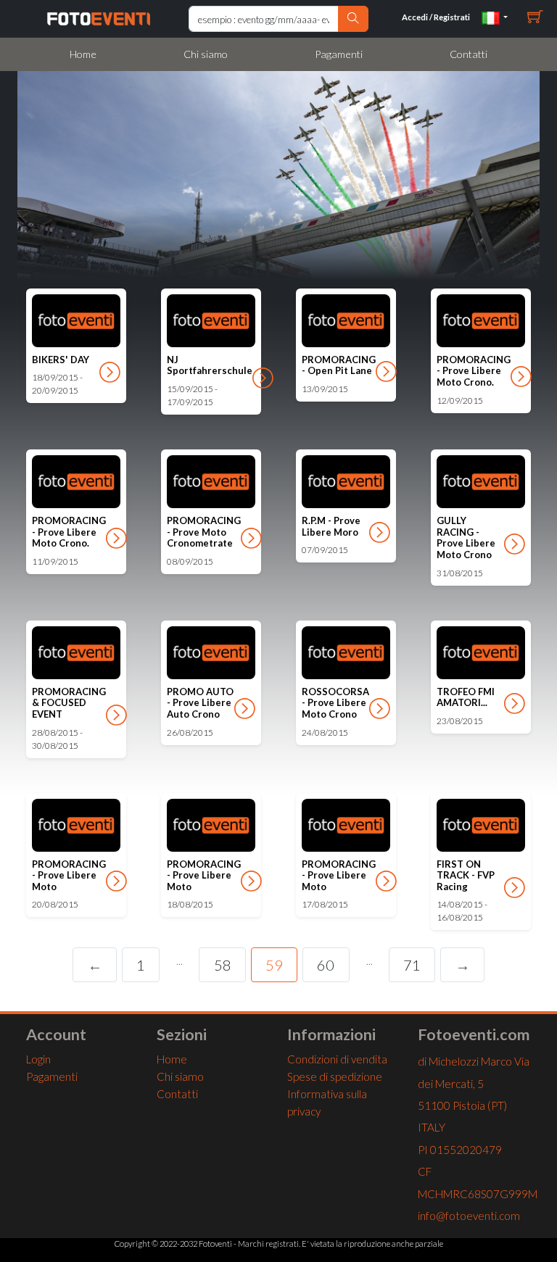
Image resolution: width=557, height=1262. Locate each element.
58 (222, 965)
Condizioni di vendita (337, 1059)
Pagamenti (339, 54)
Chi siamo (205, 54)
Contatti (468, 54)
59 (274, 965)
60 (325, 965)
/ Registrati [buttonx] (436, 17)
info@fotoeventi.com (469, 1215)
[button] (495, 17)
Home (83, 54)
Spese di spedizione (334, 1076)
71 (412, 965)
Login (38, 1059)
